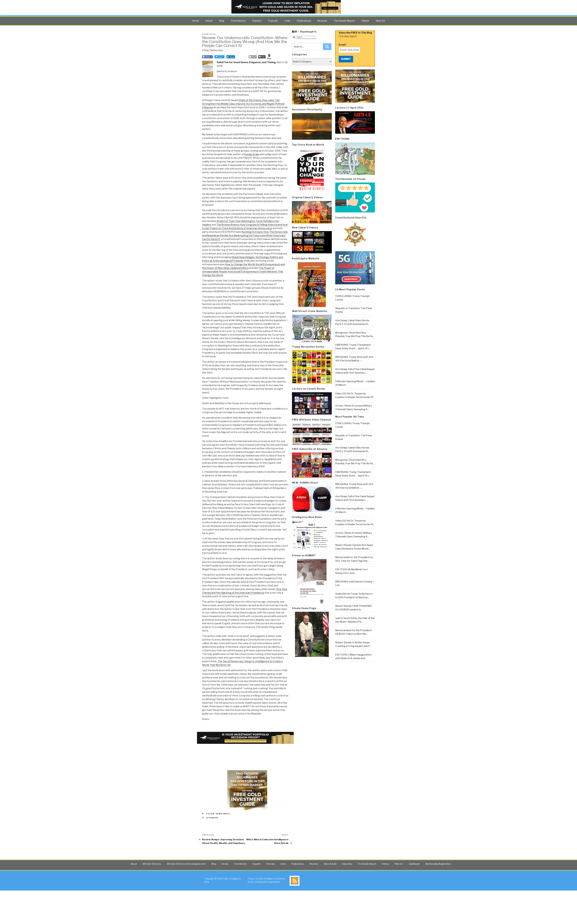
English (298, 37)
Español (256, 20)
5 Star (205, 50)
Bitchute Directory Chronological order (186, 864)
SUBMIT (346, 59)
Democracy (216, 50)
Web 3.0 (380, 20)
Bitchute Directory (152, 864)
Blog (221, 20)
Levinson (212, 818)
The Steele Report (344, 20)
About (209, 20)
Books (225, 864)
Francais (273, 20)
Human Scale (251, 154)
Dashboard (414, 864)
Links (287, 20)
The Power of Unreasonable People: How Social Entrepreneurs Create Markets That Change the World (242, 272)
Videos (365, 20)
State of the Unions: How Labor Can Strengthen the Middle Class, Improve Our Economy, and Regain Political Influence (243, 104)
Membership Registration (438, 864)
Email (343, 44)
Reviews (322, 20)
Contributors (238, 20)
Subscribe (347, 864)
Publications (304, 20)
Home (195, 20)
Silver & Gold (330, 864)
